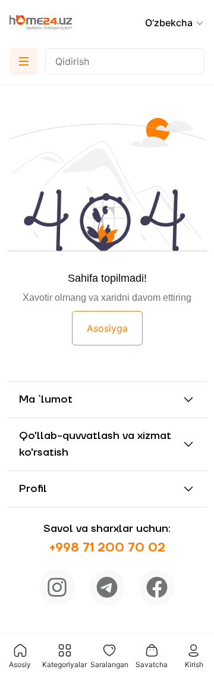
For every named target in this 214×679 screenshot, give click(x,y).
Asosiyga (107, 328)
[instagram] (57, 587)
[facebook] (157, 587)
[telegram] (107, 587)
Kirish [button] (194, 664)
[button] (174, 22)
